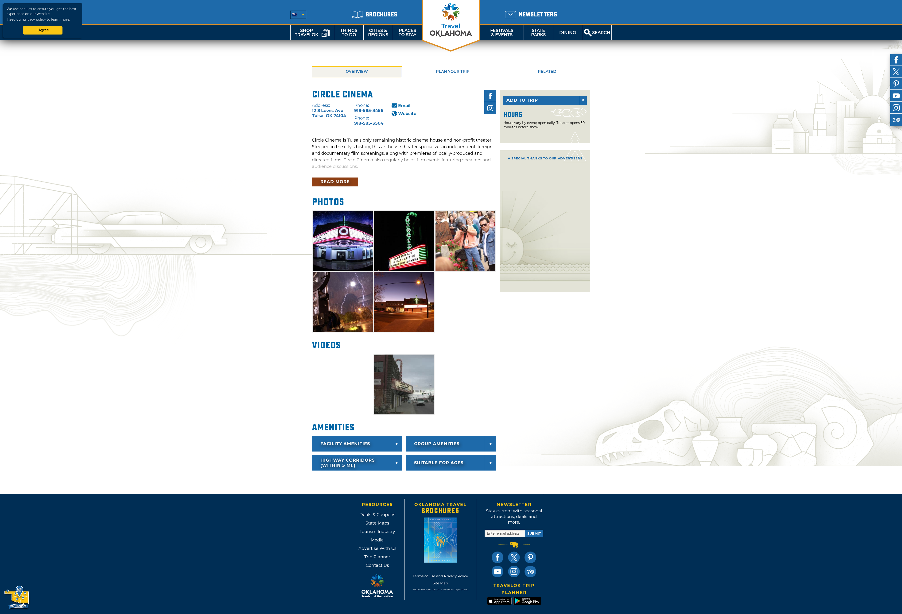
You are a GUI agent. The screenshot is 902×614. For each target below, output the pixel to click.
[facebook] (896, 60)
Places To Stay (407, 32)
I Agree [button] (43, 30)
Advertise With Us (377, 548)
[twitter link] (514, 557)
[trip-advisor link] (530, 571)
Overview (357, 71)
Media (377, 540)
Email (404, 105)
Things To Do (348, 32)
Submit (534, 533)
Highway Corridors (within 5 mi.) (347, 463)
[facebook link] (497, 557)
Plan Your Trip (453, 71)
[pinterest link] (530, 557)
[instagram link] (514, 571)
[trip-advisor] (896, 120)
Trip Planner (377, 557)
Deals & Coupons (377, 514)
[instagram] (896, 108)
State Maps (377, 523)
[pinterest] (896, 84)
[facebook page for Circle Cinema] (490, 96)
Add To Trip (522, 100)
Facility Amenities (345, 443)
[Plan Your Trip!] (17, 597)
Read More (335, 181)
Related (547, 71)
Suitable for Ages (438, 462)
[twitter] (896, 72)
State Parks (538, 32)
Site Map (440, 583)
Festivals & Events (501, 32)
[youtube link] (497, 571)
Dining (567, 32)
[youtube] (896, 96)
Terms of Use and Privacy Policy (440, 576)
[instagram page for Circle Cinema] (490, 108)
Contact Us (377, 565)
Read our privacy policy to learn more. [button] (38, 19)
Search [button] (601, 32)
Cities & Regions (378, 32)
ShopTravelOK (306, 32)
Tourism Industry (377, 531)
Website (407, 113)
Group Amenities (436, 443)
